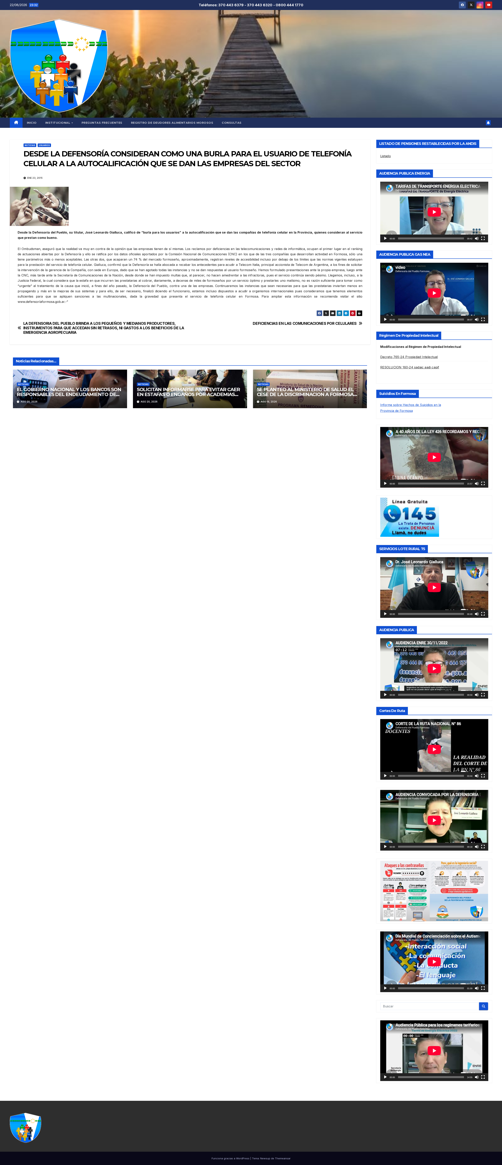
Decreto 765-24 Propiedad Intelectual (409, 357)
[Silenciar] (477, 238)
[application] (434, 212)
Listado (385, 156)
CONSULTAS (232, 123)
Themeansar (283, 1158)
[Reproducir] (385, 238)
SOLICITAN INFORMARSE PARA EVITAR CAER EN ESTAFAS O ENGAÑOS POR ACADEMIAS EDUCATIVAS (188, 394)
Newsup (265, 1158)
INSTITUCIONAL (58, 123)
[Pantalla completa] (483, 238)
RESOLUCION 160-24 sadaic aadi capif (409, 367)
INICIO (32, 123)
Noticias (30, 145)
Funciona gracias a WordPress (231, 1158)
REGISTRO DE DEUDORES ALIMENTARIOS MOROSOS (172, 123)
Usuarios (44, 145)
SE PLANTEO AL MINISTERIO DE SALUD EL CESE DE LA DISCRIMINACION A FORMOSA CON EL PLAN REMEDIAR (305, 394)
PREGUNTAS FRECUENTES (102, 123)
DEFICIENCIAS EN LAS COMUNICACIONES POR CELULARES (305, 323)
